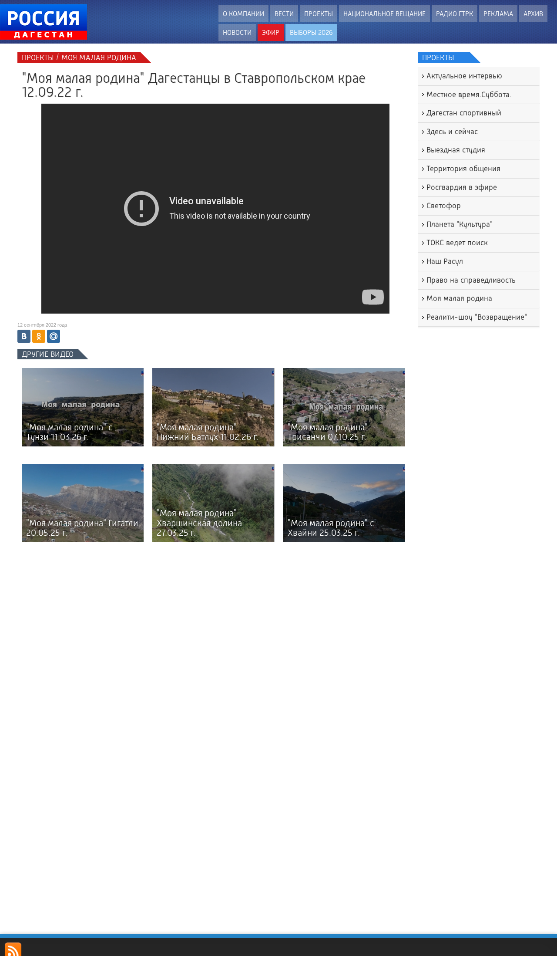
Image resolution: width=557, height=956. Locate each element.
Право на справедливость (471, 280)
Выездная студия (455, 149)
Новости (237, 32)
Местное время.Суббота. (468, 94)
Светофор (443, 205)
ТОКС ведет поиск (457, 242)
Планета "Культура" (459, 224)
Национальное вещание (384, 14)
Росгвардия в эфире (461, 187)
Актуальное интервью (464, 75)
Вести (284, 14)
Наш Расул (444, 261)
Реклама (498, 14)
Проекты (318, 14)
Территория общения (463, 168)
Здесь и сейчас (452, 131)
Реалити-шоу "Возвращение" (476, 317)
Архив (533, 14)
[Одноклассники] (38, 336)
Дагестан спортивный (463, 112)
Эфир (270, 32)
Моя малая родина (459, 298)
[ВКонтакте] (23, 336)
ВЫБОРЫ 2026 (311, 32)
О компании (243, 14)
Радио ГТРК (454, 14)
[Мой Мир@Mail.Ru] (53, 336)
